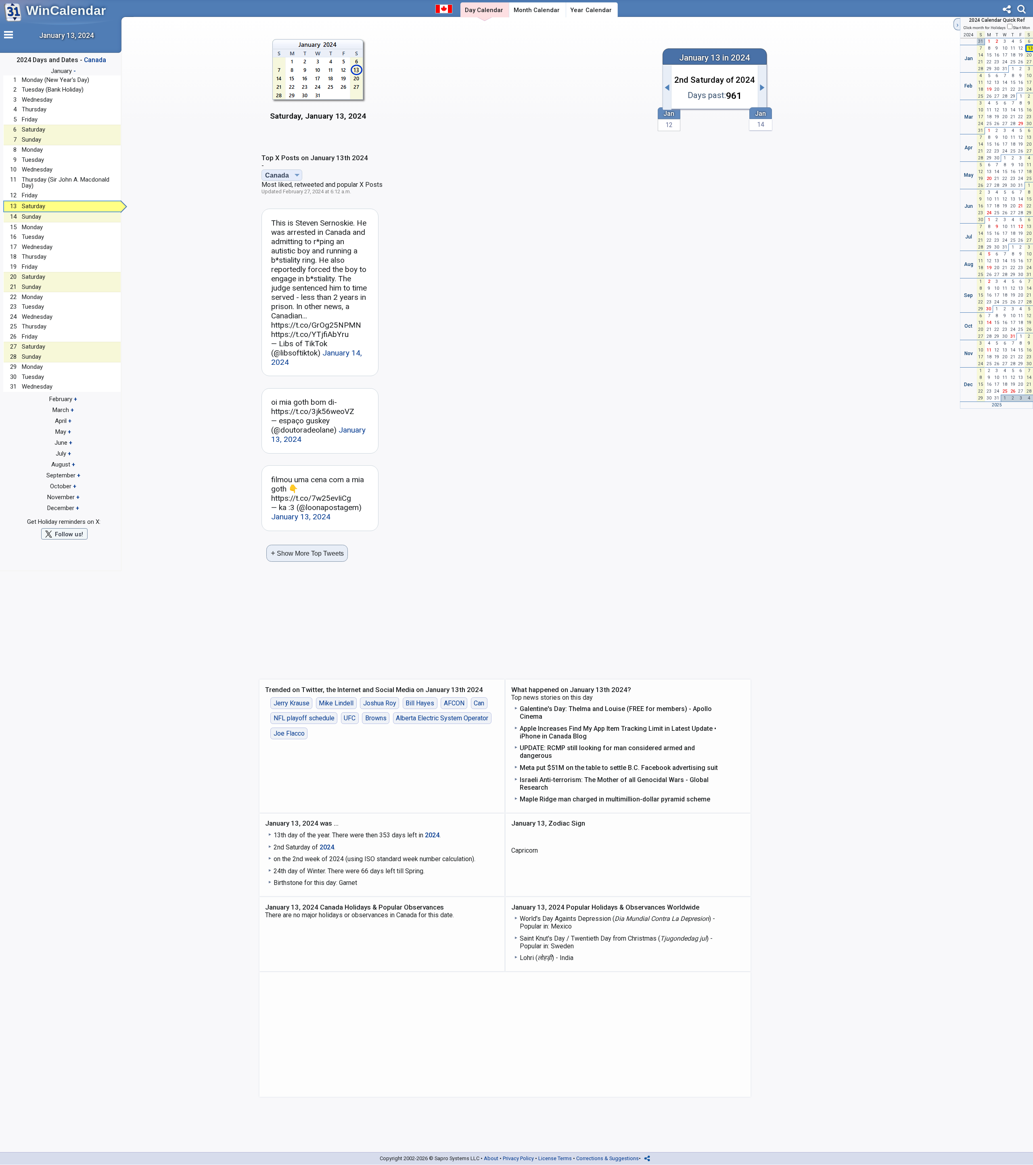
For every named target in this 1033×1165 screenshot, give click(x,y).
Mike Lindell (336, 703)
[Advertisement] (515, 83)
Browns (376, 718)
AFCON (454, 703)
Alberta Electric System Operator (442, 718)
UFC (349, 718)
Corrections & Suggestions (607, 1158)
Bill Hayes (420, 703)
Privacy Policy (518, 1158)
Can (479, 703)
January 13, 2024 (300, 516)
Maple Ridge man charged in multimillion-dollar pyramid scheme (615, 799)
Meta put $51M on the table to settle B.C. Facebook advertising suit (619, 768)
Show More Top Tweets (307, 553)
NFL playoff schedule (304, 718)
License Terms (555, 1158)
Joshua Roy (379, 703)
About (491, 1158)
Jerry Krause (291, 703)
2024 (432, 835)
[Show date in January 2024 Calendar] (318, 84)
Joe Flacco (289, 733)
